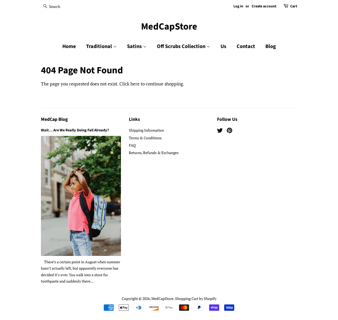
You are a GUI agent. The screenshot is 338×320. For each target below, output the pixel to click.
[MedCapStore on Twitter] (220, 131)
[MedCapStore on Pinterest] (229, 131)
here (135, 84)
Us (223, 46)
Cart (293, 6)
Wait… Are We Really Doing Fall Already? (75, 130)
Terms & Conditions (145, 137)
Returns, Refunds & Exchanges (154, 152)
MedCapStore (169, 26)
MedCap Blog (54, 119)
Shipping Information (146, 130)
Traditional (99, 46)
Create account (264, 6)
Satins (135, 46)
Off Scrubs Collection (181, 46)
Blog (270, 46)
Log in (238, 6)
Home (69, 46)
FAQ (132, 145)
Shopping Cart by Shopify (196, 298)
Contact (246, 46)
